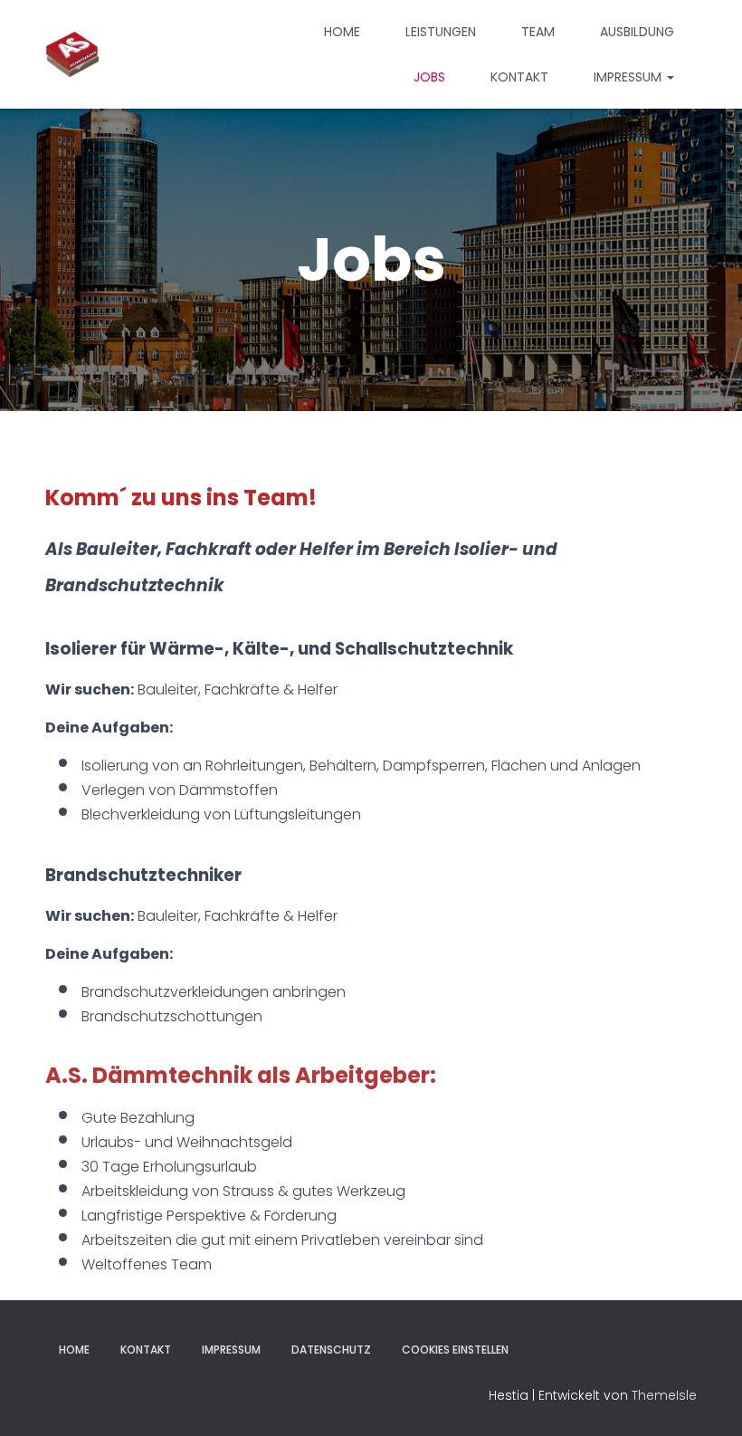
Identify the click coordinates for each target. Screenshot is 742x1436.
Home (342, 32)
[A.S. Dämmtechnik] (72, 54)
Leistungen (440, 32)
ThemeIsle (664, 1395)
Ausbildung (637, 32)
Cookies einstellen (455, 1349)
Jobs (429, 77)
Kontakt (519, 77)
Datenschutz (331, 1349)
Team (538, 32)
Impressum (629, 77)
